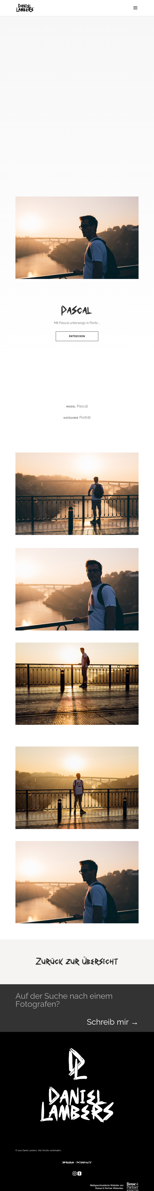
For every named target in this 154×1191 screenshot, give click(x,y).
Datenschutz (84, 1162)
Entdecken (77, 336)
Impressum (68, 1162)
